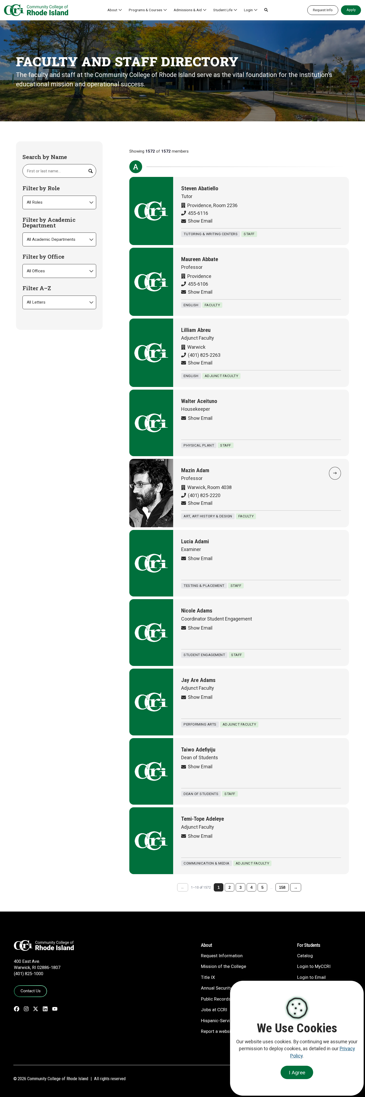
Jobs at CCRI (214, 1009)
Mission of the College (223, 966)
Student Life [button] (222, 10)
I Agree (297, 1072)
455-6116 (198, 213)
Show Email (200, 221)
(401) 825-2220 (204, 495)
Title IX (208, 977)
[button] (266, 10)
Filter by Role (41, 188)
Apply (351, 10)
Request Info (323, 10)
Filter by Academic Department (48, 222)
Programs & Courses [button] (145, 10)
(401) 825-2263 (204, 355)
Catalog (305, 955)
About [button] (112, 10)
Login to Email (311, 977)
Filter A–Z (36, 288)
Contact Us (31, 991)
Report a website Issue (224, 1031)
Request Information (222, 955)
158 (282, 887)
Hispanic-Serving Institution (229, 1020)
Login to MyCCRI (314, 966)
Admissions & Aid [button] (188, 10)
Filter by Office (43, 256)
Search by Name (44, 157)
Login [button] (248, 10)
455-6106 (198, 284)
